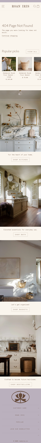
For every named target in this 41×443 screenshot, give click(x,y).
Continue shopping (9, 36)
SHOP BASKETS (20, 309)
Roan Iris (20, 415)
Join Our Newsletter (20, 429)
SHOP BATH (20, 235)
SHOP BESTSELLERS (20, 384)
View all (32, 52)
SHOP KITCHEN (20, 160)
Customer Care (20, 408)
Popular (20, 422)
